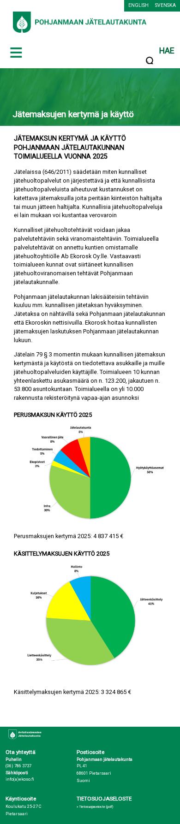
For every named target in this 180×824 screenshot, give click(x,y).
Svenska (165, 5)
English (138, 5)
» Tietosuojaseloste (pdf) (95, 807)
